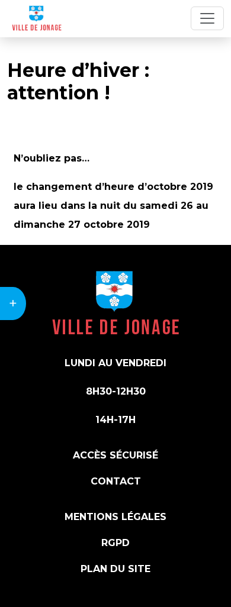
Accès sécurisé (115, 455)
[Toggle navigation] (207, 18)
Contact (116, 481)
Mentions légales (115, 516)
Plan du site (115, 568)
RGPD (115, 542)
